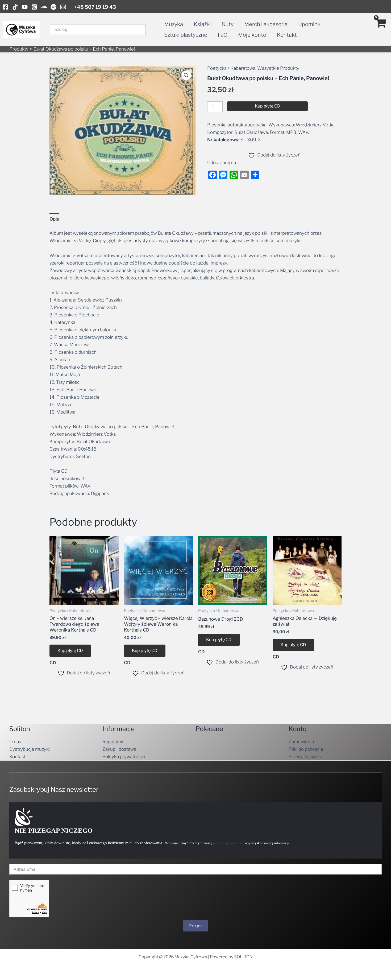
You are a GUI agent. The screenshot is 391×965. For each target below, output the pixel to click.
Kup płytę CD (267, 106)
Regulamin (113, 741)
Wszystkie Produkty (278, 68)
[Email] (63, 7)
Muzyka (173, 24)
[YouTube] (25, 7)
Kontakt (287, 35)
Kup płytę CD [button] (70, 650)
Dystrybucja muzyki (29, 749)
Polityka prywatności (123, 756)
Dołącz (195, 925)
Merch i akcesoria (266, 24)
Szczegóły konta (305, 756)
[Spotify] (53, 7)
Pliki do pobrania (306, 749)
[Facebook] (6, 7)
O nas (15, 741)
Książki (202, 24)
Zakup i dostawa (119, 749)
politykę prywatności (228, 843)
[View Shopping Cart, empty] (380, 29)
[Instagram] (34, 7)
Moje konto (252, 35)
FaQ (222, 35)
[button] (186, 75)
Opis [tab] (54, 219)
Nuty (228, 24)
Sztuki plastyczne (185, 35)
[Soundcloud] (44, 7)
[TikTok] (15, 7)
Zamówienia (301, 741)
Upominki (310, 24)
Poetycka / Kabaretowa (231, 68)
